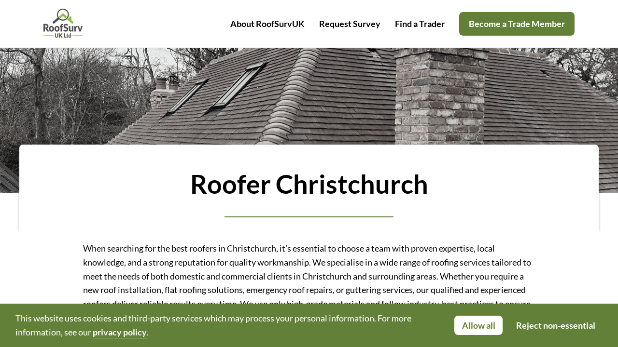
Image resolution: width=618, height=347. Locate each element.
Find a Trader (420, 23)
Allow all (478, 325)
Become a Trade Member (517, 23)
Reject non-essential (555, 325)
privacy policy (120, 332)
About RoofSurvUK (267, 23)
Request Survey (349, 23)
